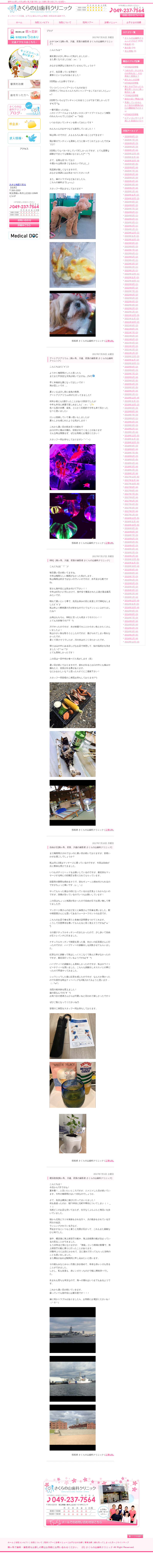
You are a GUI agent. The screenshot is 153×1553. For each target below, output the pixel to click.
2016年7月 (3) (131, 535)
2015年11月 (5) (132, 563)
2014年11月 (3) (132, 604)
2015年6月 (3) (131, 580)
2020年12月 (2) (132, 356)
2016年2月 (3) (131, 552)
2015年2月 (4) (131, 594)
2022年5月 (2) (131, 298)
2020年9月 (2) (131, 367)
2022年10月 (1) (132, 281)
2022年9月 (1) (131, 284)
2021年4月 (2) (131, 343)
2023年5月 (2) (131, 257)
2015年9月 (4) (131, 570)
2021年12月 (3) (132, 315)
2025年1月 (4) (131, 191)
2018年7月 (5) (131, 453)
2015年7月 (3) (131, 576)
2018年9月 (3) (131, 446)
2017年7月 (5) (131, 494)
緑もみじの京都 (132, 79)
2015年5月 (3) (131, 583)
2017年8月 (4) (131, 490)
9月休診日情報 (131, 67)
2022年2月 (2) (131, 308)
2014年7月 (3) (131, 618)
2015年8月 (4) (131, 573)
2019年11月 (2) (132, 401)
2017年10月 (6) (132, 484)
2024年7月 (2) (131, 209)
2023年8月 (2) (131, 246)
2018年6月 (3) (131, 456)
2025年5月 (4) (131, 178)
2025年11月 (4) (132, 157)
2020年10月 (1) (132, 363)
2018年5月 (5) (131, 459)
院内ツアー (49, 1542)
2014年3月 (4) (131, 631)
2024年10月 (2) (132, 198)
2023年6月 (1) (131, 253)
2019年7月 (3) (131, 415)
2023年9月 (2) (131, 243)
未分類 (128, 48)
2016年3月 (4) (131, 549)
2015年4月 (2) (131, 587)
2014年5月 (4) (131, 625)
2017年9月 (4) (131, 487)
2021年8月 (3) (131, 329)
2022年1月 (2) (131, 312)
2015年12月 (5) (132, 559)
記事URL (109, 341)
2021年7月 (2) (131, 332)
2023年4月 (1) (131, 260)
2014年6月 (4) (131, 621)
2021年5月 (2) (131, 339)
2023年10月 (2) (132, 239)
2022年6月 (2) (131, 295)
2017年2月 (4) (131, 511)
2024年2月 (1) (131, 226)
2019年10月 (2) (132, 405)
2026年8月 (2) (131, 136)
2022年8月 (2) (131, 288)
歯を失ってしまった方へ (104, 1542)
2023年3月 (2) (131, 264)
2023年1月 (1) (131, 270)
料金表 (128, 44)
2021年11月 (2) (132, 319)
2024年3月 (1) (131, 222)
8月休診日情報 (131, 83)
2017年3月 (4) (131, 508)
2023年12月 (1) (132, 233)
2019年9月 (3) (131, 408)
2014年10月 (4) (132, 607)
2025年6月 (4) (131, 174)
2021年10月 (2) (132, 322)
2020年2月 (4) (131, 391)
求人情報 (129, 51)
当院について (36, 1542)
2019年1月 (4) (131, 432)
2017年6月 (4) (131, 497)
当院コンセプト (22, 1542)
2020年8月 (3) (131, 370)
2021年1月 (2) (131, 353)
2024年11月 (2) (132, 195)
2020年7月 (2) (131, 374)
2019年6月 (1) (131, 418)
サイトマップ (123, 1542)
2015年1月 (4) (131, 597)
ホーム (11, 1542)
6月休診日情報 (131, 114)
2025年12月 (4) (132, 154)
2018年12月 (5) (132, 436)
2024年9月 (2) (131, 202)
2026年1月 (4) (131, 150)
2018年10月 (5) (132, 442)
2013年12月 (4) (132, 642)
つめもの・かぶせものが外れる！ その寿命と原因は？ (134, 73)
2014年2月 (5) (131, 635)
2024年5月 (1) (131, 215)
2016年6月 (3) (131, 539)
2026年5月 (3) (131, 147)
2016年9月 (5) (131, 528)
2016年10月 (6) (132, 525)
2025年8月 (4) (131, 167)
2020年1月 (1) (131, 394)
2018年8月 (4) (131, 449)
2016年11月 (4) (132, 521)
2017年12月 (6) (132, 477)
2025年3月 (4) (131, 185)
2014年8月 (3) (131, 614)
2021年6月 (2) (131, 336)
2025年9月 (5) (131, 164)
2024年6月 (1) (131, 212)
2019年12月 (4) (132, 398)
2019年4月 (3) (131, 422)
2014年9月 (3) (131, 611)
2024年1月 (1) (131, 229)
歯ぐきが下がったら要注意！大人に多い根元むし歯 (134, 89)
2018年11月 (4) (132, 439)
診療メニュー (61, 1542)
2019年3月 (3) (131, 425)
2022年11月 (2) (132, 277)
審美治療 (88, 1542)
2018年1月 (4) (131, 473)
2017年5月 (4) (131, 501)
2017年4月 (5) (131, 504)
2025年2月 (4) (131, 188)
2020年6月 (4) (131, 377)
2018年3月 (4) (131, 466)
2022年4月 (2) (131, 301)
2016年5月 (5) (131, 542)
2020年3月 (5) (131, 387)
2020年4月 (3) (131, 384)
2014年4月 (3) (131, 628)
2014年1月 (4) (131, 638)
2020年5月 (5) (131, 381)
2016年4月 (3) (131, 545)
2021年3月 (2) (131, 346)
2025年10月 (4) (132, 161)
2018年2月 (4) (131, 470)
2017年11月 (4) (132, 480)
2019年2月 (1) (131, 429)
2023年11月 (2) (132, 236)
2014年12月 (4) (132, 601)
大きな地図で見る (17, 185)
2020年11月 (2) (132, 360)
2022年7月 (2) (131, 291)
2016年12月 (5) (132, 518)
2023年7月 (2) (131, 250)
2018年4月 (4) (131, 463)
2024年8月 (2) (131, 205)
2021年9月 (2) (131, 325)
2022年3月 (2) (131, 305)
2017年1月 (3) (131, 515)
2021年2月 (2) (131, 350)
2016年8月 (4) (131, 532)
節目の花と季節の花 (134, 99)
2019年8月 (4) (131, 411)
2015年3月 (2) (131, 590)
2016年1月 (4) (131, 556)
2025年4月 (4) (131, 181)
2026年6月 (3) (131, 143)
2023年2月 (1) (131, 267)
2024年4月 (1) (131, 219)
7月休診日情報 (131, 95)
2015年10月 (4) (132, 566)
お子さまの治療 (76, 1542)
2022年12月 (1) (132, 274)
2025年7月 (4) (131, 171)
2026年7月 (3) (131, 140)
